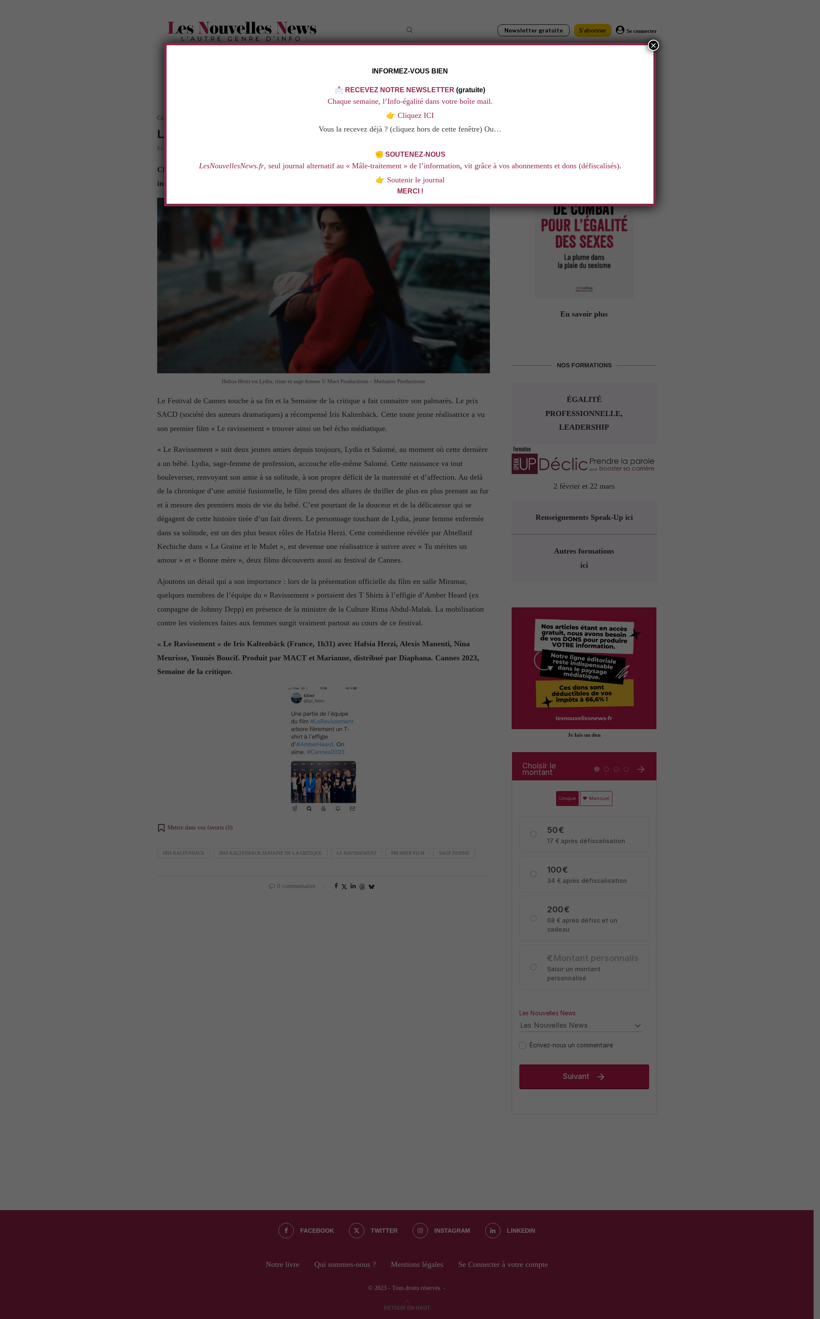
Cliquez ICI (414, 115)
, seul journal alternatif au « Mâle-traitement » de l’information (329, 165)
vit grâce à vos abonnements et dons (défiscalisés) (541, 165)
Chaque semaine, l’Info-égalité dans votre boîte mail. (410, 101)
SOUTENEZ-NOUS (415, 154)
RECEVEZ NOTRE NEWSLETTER (399, 90)
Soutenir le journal (416, 180)
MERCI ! (410, 191)
